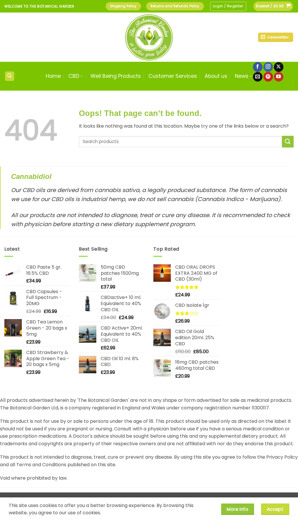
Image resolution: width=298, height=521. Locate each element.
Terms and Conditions (41, 464)
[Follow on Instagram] (268, 67)
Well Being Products (116, 76)
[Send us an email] (257, 77)
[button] (228, 6)
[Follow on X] (278, 67)
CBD (73, 76)
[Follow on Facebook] (257, 67)
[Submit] (288, 141)
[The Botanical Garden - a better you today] (149, 37)
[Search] (9, 76)
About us (216, 76)
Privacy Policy (282, 457)
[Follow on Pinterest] (268, 77)
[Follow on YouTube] (278, 77)
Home (53, 76)
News (242, 76)
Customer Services (172, 76)
